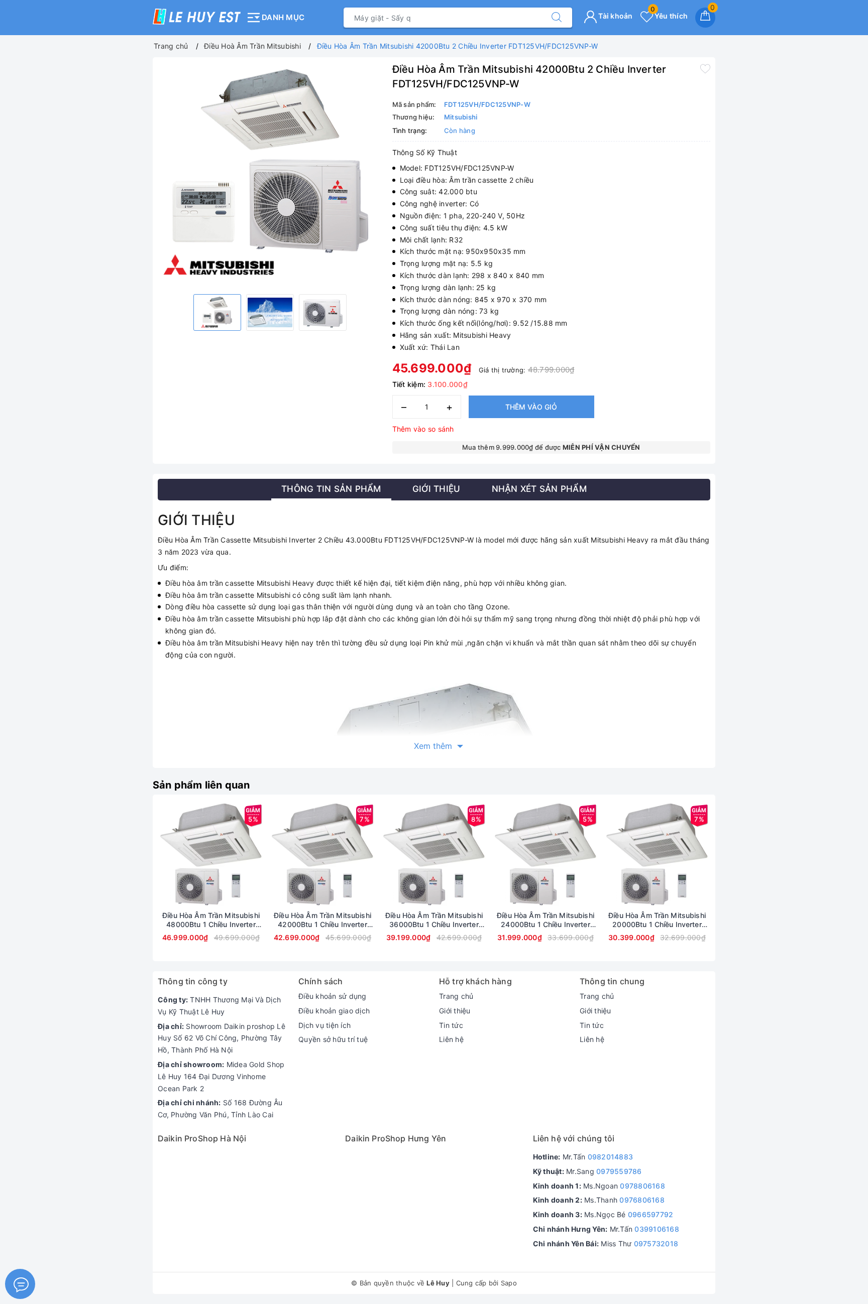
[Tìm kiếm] (556, 18)
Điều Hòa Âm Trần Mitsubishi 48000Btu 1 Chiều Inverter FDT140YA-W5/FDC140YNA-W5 (211, 920)
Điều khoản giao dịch (334, 1010)
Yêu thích (669, 16)
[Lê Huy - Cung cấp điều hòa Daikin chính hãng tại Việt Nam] (197, 17)
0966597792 (651, 1214)
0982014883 (610, 1156)
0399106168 (656, 1229)
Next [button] (737, 885)
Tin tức (451, 1025)
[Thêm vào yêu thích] (705, 68)
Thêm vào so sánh (423, 429)
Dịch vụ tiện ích (324, 1025)
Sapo (509, 1283)
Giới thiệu (455, 1010)
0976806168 (642, 1200)
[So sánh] (258, 855)
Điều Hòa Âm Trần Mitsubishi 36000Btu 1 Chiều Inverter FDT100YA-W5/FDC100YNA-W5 (434, 920)
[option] (270, 174)
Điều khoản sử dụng (332, 996)
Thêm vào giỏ (531, 407)
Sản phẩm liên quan (201, 785)
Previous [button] (130, 885)
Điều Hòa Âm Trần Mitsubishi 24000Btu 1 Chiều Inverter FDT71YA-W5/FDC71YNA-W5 (545, 920)
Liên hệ (451, 1039)
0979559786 (619, 1171)
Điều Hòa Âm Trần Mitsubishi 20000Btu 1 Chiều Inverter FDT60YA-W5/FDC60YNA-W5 (657, 920)
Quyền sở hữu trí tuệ (333, 1039)
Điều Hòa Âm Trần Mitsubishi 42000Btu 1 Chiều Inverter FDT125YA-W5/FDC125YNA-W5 (322, 920)
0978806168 (642, 1186)
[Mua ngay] (164, 855)
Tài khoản (615, 16)
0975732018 (656, 1243)
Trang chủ (456, 996)
